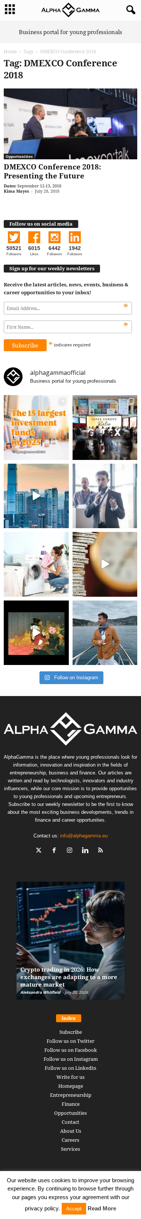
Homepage (70, 1086)
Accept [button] (74, 1209)
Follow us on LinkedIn (70, 1068)
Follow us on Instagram (71, 1059)
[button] (129, 10)
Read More (102, 1208)
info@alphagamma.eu (84, 836)
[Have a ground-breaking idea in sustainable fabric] (36, 564)
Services (70, 1149)
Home (10, 51)
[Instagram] (71, 851)
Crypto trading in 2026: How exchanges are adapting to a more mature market (68, 977)
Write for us (70, 1077)
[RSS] (101, 851)
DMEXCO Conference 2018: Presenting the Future (52, 171)
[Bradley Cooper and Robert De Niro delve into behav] (105, 564)
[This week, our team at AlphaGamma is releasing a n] (105, 633)
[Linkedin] (86, 851)
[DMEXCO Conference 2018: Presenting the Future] (70, 123)
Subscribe (70, 1032)
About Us (70, 1131)
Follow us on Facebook (70, 1050)
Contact (70, 1122)
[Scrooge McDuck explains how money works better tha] (36, 633)
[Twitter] (40, 851)
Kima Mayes (16, 191)
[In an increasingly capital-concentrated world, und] (36, 427)
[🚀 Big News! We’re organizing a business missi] (36, 496)
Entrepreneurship (70, 1095)
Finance (71, 1104)
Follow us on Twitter (70, 1041)
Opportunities (19, 156)
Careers (70, 1140)
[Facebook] (56, 851)
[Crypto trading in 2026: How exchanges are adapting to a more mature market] (70, 944)
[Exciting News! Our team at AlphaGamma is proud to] (105, 427)
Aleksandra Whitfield (40, 992)
